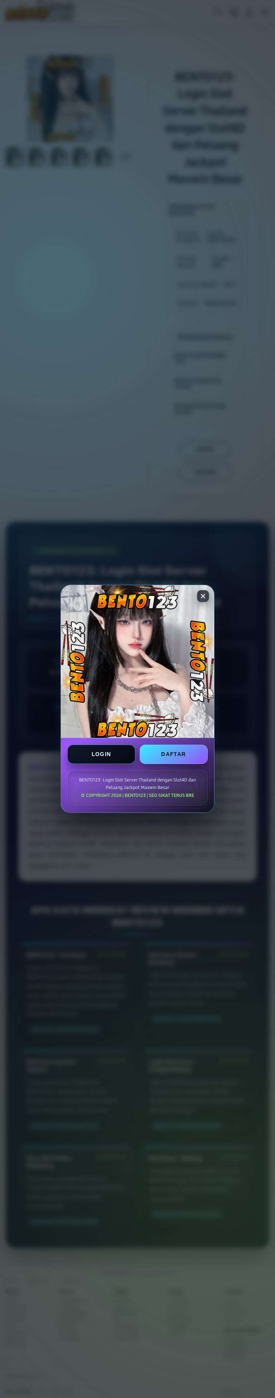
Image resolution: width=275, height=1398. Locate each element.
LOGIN (101, 754)
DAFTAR (173, 754)
